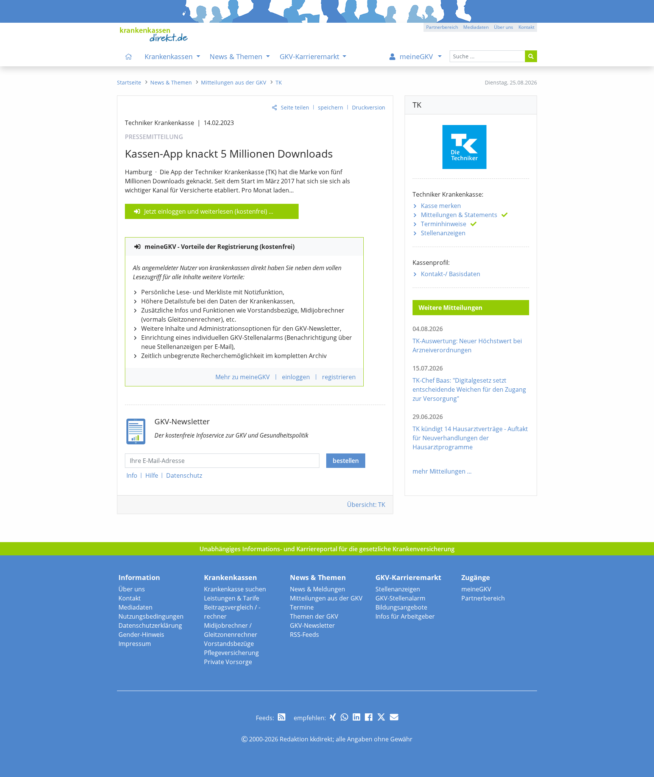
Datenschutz (184, 475)
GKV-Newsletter (312, 625)
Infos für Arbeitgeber (405, 616)
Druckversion (368, 107)
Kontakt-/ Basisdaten (450, 274)
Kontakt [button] (526, 27)
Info (131, 475)
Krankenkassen (230, 577)
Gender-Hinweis (141, 634)
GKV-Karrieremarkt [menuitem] (310, 56)
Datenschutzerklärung (150, 625)
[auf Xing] (333, 717)
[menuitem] (128, 56)
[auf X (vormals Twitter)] (381, 717)
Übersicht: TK (366, 504)
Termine (302, 607)
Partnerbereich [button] (442, 27)
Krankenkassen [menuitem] (170, 56)
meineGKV (476, 589)
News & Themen (318, 577)
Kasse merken (441, 206)
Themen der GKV (314, 616)
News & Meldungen (317, 589)
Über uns (131, 589)
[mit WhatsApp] (344, 717)
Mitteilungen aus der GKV (326, 598)
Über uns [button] (503, 27)
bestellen (346, 461)
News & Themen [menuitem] (237, 56)
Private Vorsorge (228, 662)
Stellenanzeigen (443, 233)
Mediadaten (135, 607)
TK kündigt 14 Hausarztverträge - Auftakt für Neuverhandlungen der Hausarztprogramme (470, 438)
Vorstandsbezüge (229, 643)
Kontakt (129, 598)
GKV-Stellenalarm (400, 598)
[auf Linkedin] (356, 717)
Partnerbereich (483, 598)
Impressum (134, 643)
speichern (330, 107)
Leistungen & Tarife (231, 598)
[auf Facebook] (368, 717)
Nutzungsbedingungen (151, 616)
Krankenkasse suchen (235, 589)
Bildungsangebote (401, 607)
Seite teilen (295, 107)
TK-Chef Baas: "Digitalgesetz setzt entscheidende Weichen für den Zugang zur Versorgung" (469, 389)
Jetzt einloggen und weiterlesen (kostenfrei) (205, 211)
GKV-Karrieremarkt (408, 577)
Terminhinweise (443, 224)
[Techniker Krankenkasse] (471, 145)
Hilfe (151, 475)
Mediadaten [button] (476, 27)
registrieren (339, 377)
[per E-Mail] (394, 717)
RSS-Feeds (304, 634)
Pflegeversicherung (231, 653)
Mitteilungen (459, 215)
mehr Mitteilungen (439, 471)
